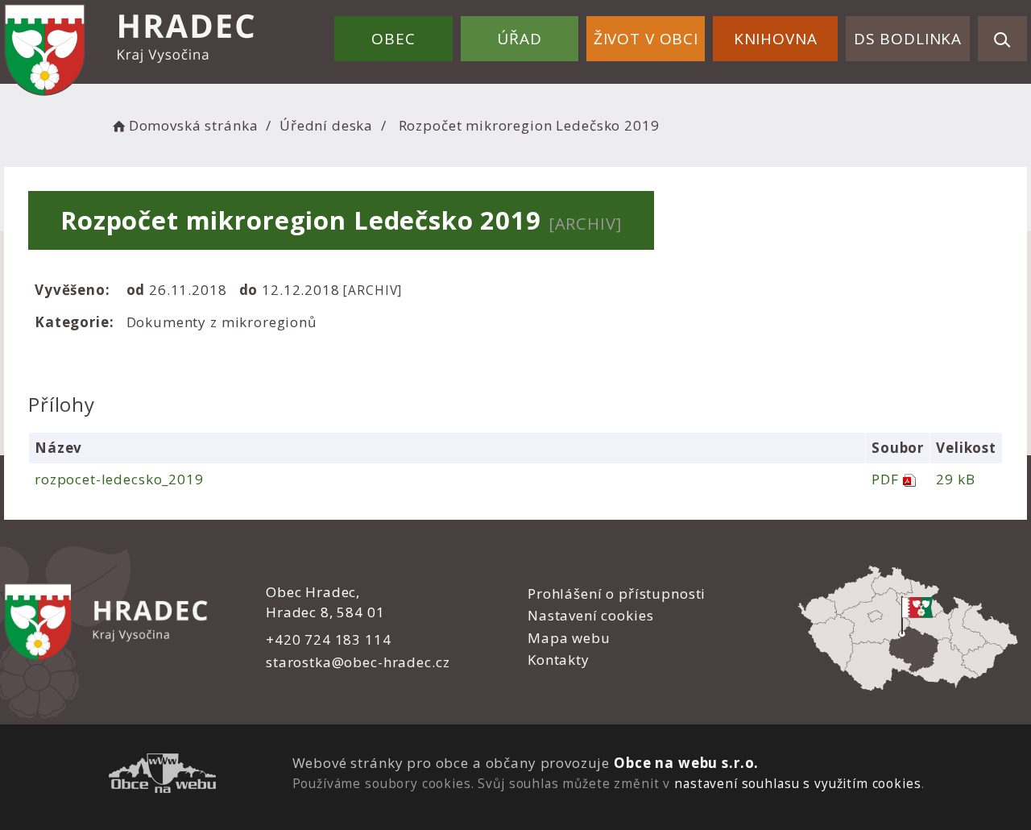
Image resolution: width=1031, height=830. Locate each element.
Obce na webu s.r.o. (686, 762)
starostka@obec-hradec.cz (357, 662)
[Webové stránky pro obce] (162, 775)
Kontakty (559, 659)
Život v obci (646, 38)
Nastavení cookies (590, 615)
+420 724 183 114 (328, 639)
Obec (393, 38)
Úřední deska (326, 125)
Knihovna (776, 38)
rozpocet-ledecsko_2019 (119, 479)
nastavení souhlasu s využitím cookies (797, 783)
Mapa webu (569, 638)
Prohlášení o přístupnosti (617, 593)
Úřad (519, 38)
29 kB (955, 479)
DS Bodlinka (908, 38)
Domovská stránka (193, 125)
